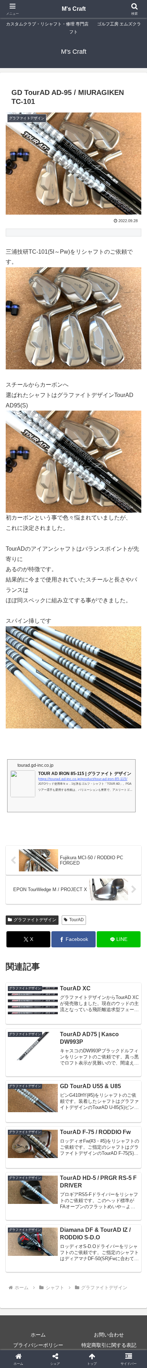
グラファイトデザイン (35, 919)
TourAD (76, 919)
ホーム (38, 1335)
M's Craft (74, 9)
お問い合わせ (109, 1335)
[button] (132, 1044)
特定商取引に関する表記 (108, 1345)
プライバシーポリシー (38, 1345)
